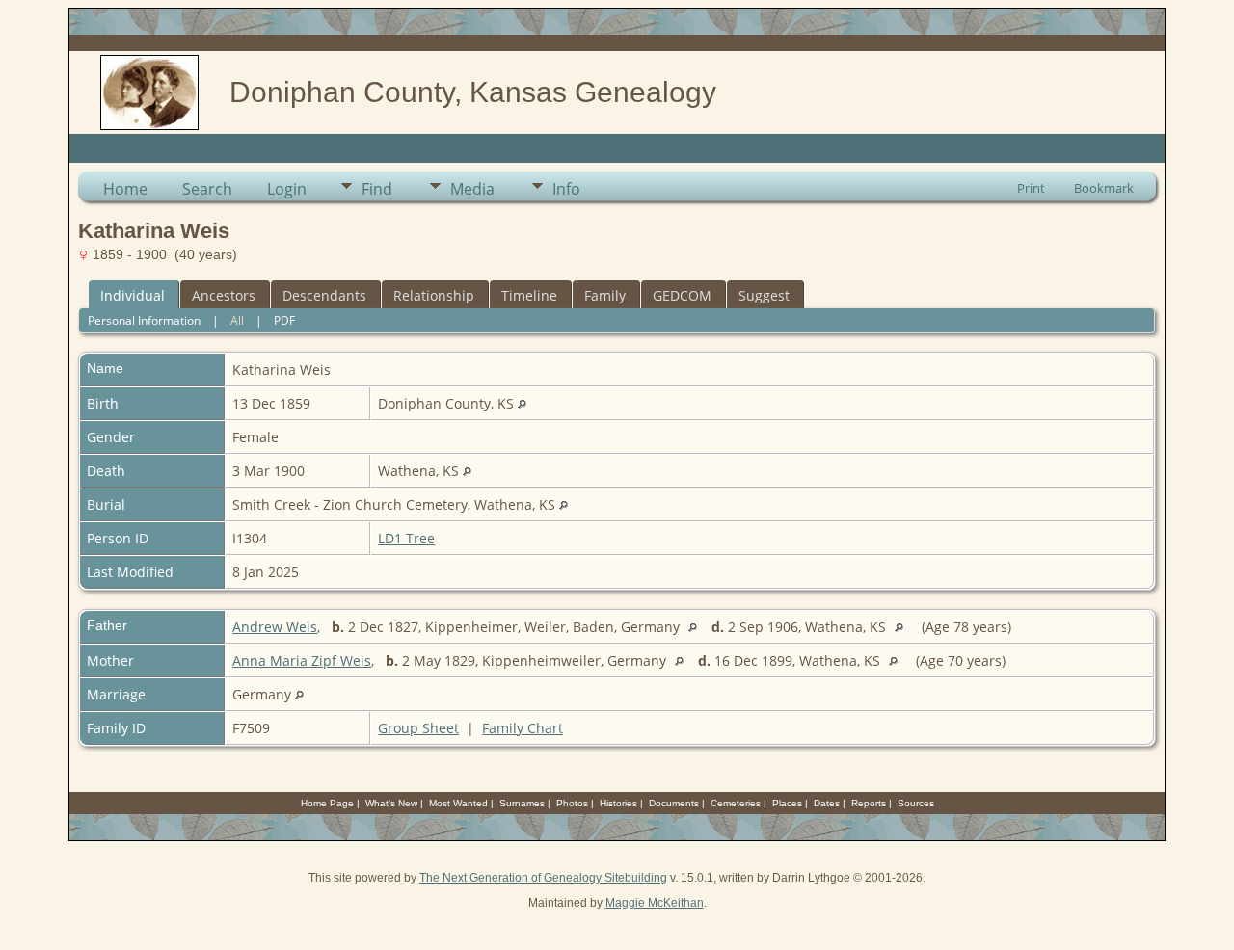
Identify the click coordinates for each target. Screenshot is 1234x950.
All (237, 320)
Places (787, 803)
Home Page (327, 803)
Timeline (529, 295)
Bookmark (1104, 188)
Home (125, 188)
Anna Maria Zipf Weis (301, 660)
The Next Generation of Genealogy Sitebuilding (543, 877)
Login (287, 188)
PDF (284, 320)
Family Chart (522, 728)
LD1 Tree (406, 538)
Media (472, 188)
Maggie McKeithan (654, 903)
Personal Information (144, 320)
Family (605, 295)
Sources (916, 803)
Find (377, 188)
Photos (572, 803)
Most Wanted (458, 803)
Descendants (324, 295)
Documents (674, 803)
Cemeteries (736, 803)
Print (1031, 188)
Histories (618, 803)
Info (566, 188)
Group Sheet (418, 728)
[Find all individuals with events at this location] (522, 403)
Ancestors (223, 295)
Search (207, 188)
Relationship (433, 295)
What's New (391, 803)
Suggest (764, 295)
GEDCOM (682, 295)
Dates (827, 803)
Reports (868, 803)
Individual (132, 295)
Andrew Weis (274, 627)
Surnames (522, 803)
